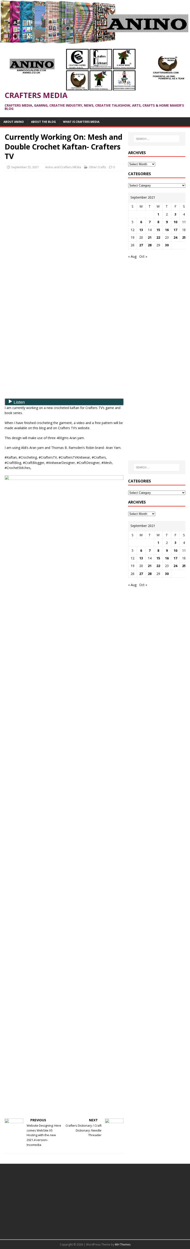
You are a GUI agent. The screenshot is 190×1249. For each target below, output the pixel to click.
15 (158, 230)
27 (141, 245)
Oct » (143, 256)
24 (175, 237)
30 (167, 245)
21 (150, 237)
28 (150, 245)
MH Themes (122, 1244)
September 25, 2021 (25, 167)
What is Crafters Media (81, 122)
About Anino (13, 122)
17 (175, 230)
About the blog (43, 122)
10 (175, 222)
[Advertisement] (64, 208)
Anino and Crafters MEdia (63, 167)
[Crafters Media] (95, 41)
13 (141, 230)
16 (167, 230)
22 (158, 237)
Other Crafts (97, 167)
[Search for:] (156, 139)
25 (184, 237)
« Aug (132, 256)
